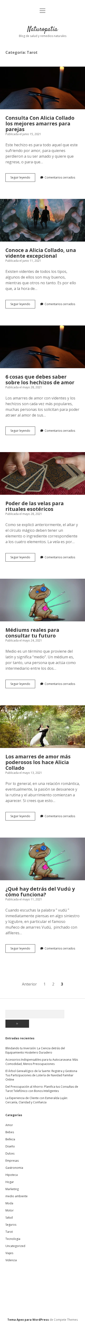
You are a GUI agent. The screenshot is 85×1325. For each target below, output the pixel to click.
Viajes (9, 1253)
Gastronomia (14, 1168)
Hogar (9, 1182)
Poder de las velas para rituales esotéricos (42, 473)
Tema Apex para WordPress (28, 1320)
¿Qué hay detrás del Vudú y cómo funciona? (42, 859)
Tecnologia (12, 1239)
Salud (9, 1217)
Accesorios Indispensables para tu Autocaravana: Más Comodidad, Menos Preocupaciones (41, 1062)
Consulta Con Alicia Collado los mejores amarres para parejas (42, 88)
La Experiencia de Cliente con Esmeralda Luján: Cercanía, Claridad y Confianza (36, 1100)
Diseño (10, 1146)
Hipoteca (11, 1175)
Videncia (11, 1260)
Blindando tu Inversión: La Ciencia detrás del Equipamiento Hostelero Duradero (35, 1050)
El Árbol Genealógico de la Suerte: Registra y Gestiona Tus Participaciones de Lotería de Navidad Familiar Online (41, 1075)
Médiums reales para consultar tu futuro (42, 600)
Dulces (9, 1153)
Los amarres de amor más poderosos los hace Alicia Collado (42, 726)
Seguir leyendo (22, 178)
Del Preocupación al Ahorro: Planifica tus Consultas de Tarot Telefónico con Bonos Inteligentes (41, 1089)
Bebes (9, 1132)
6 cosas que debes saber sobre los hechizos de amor (42, 347)
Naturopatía (42, 29)
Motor (9, 1210)
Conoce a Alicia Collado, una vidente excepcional (42, 220)
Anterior (29, 984)
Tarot (9, 1232)
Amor (9, 1125)
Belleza (10, 1139)
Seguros (10, 1225)
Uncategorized (15, 1246)
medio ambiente (16, 1196)
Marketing (12, 1189)
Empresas (12, 1161)
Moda (9, 1203)
